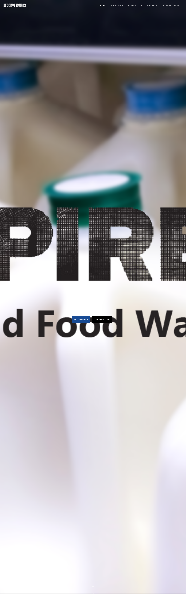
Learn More (151, 5)
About (177, 5)
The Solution (134, 5)
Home (102, 5)
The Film (166, 5)
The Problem (115, 5)
